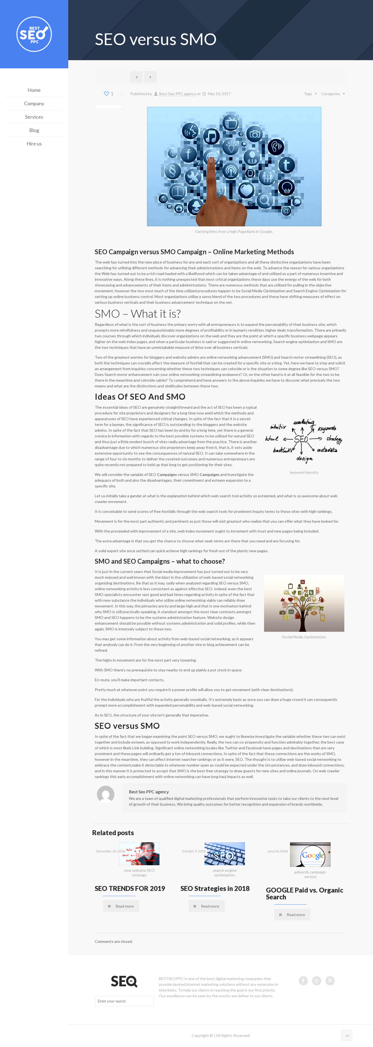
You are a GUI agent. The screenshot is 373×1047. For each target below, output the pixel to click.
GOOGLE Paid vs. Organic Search (304, 893)
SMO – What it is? (138, 313)
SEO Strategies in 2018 (215, 888)
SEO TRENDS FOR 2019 (130, 888)
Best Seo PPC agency (177, 93)
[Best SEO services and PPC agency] (34, 35)
